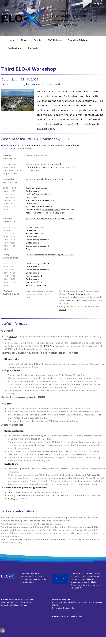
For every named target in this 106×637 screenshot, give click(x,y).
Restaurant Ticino (51, 209)
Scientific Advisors (78, 40)
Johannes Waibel (56, 145)
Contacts (33, 48)
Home (11, 40)
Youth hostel (13, 492)
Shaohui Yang (72, 145)
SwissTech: (11, 463)
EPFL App (49, 346)
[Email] (2, 630)
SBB (36, 364)
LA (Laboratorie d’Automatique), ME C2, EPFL (51, 179)
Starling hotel (14, 495)
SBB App (13, 336)
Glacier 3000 (73, 300)
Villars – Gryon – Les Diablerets (74, 294)
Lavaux (62, 309)
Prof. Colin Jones (21, 145)
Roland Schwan (38, 145)
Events (37, 40)
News (24, 40)
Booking (11, 498)
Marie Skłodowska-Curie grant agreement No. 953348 (86, 585)
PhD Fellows (55, 40)
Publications (14, 48)
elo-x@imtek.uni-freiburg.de (73, 616)
